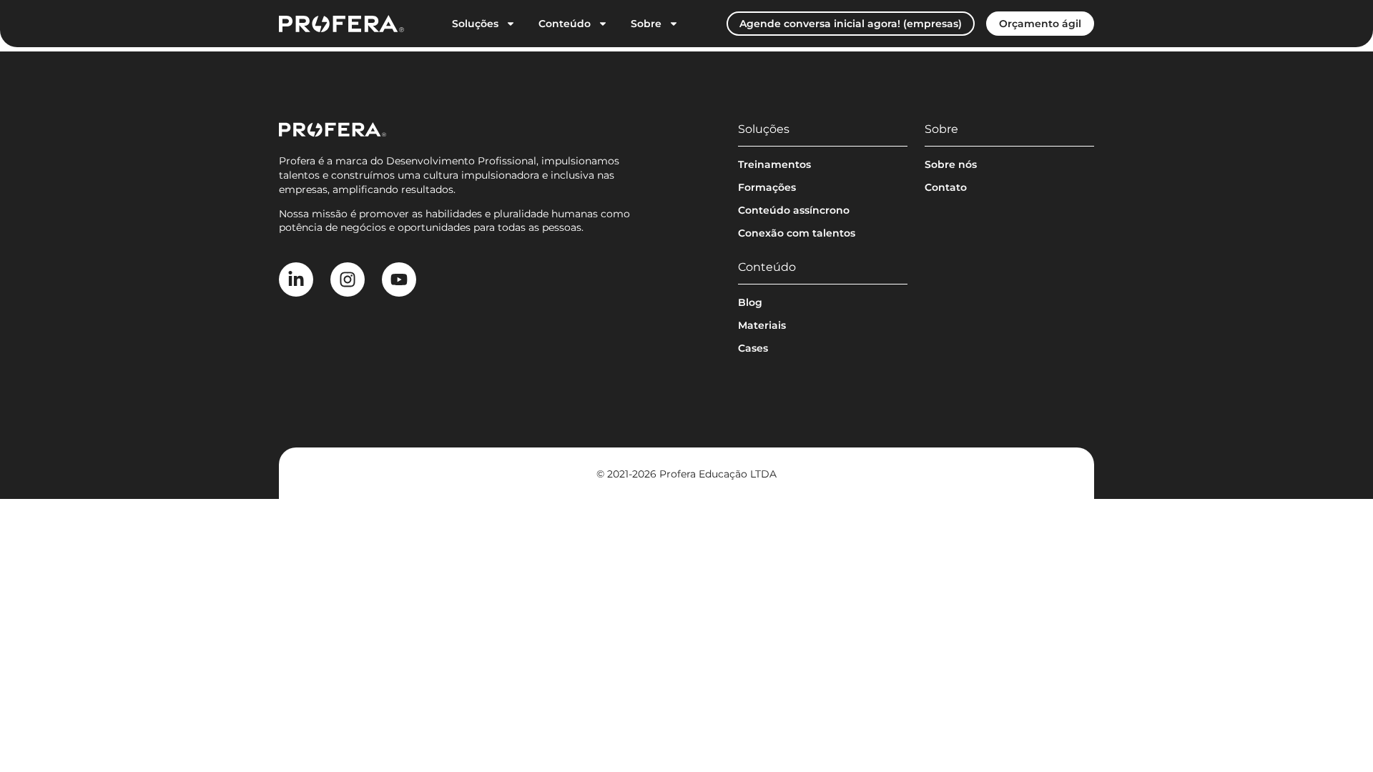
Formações (767, 187)
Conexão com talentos (796, 233)
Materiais (762, 325)
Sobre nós (951, 164)
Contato (946, 187)
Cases (753, 348)
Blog (750, 302)
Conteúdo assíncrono (794, 210)
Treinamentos (774, 164)
